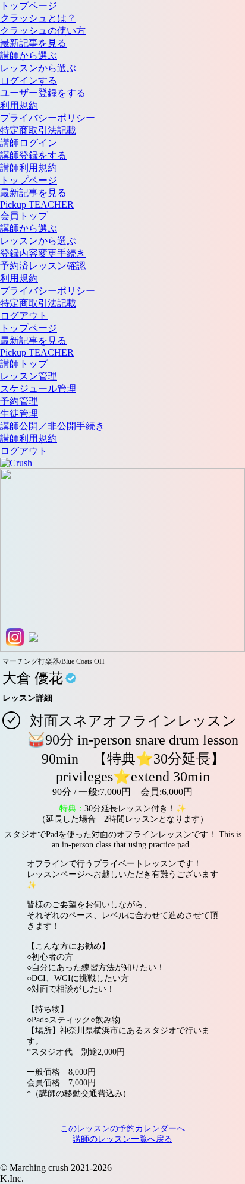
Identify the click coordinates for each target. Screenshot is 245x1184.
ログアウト (24, 316)
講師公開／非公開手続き (52, 426)
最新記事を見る (33, 43)
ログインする (28, 80)
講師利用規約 (28, 168)
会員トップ (24, 216)
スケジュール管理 (38, 389)
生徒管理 (19, 414)
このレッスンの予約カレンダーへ (122, 1128)
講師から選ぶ (28, 55)
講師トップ (24, 364)
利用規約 (19, 105)
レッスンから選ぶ (38, 68)
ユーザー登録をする (43, 93)
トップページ (28, 6)
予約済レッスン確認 (43, 266)
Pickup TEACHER (37, 205)
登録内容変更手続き (43, 253)
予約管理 (19, 401)
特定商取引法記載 (38, 130)
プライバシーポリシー (47, 118)
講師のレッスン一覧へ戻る (122, 1139)
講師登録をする (33, 155)
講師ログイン (28, 143)
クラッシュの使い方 (43, 31)
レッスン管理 (28, 376)
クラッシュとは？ (38, 18)
